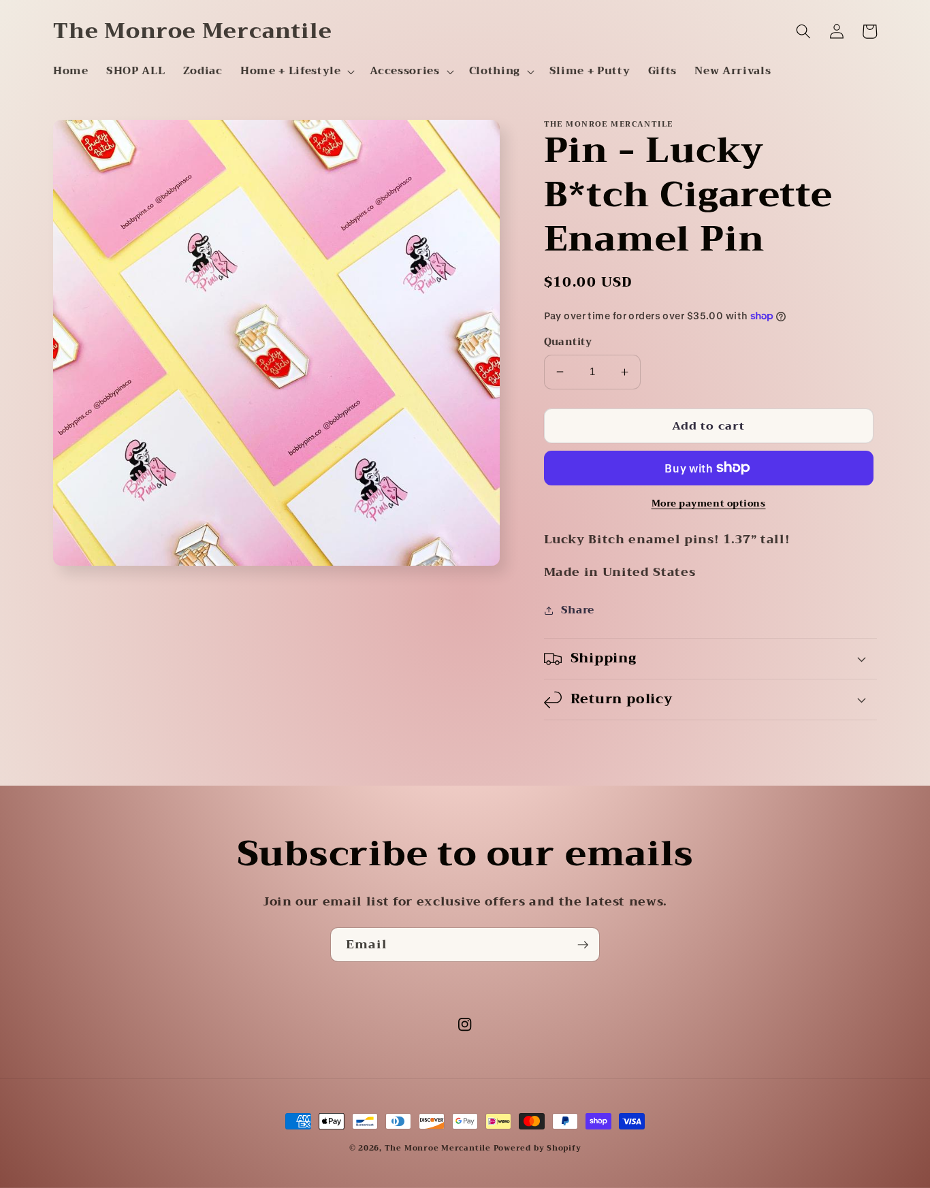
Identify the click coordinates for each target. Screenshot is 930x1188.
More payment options (709, 503)
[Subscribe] (582, 945)
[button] (296, 71)
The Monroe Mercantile (439, 1148)
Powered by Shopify (537, 1148)
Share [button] (577, 610)
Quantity (568, 343)
